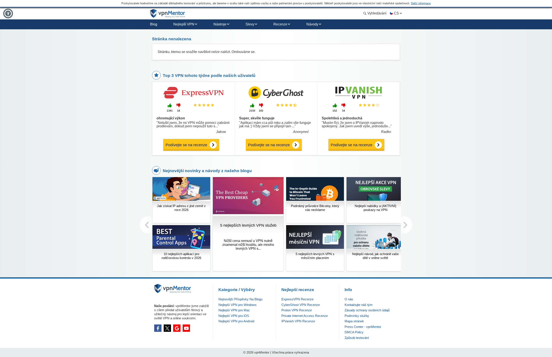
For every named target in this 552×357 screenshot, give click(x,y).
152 (334, 110)
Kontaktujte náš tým (359, 305)
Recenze (280, 24)
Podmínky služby (357, 316)
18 (178, 110)
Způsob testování (357, 338)
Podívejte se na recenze (186, 145)
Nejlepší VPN (183, 24)
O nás (349, 299)
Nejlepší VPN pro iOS (233, 316)
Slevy (250, 24)
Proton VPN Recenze (296, 310)
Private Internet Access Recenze (304, 316)
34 (343, 110)
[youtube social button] (186, 328)
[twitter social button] (167, 328)
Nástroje (219, 24)
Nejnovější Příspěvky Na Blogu (240, 299)
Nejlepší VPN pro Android (236, 321)
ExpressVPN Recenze (297, 299)
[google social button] (176, 328)
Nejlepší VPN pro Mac (234, 310)
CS (396, 13)
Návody (312, 24)
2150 (252, 110)
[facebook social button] (158, 328)
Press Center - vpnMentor (363, 327)
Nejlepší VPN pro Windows (237, 305)
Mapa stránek (354, 321)
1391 (170, 110)
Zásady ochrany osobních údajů (367, 310)
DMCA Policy (354, 332)
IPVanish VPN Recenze (298, 321)
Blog (153, 24)
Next (403, 225)
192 (261, 110)
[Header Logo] (167, 13)
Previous (148, 225)
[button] (8, 13)
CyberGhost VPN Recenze (300, 305)
